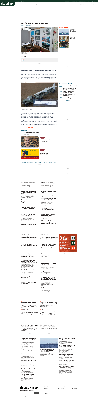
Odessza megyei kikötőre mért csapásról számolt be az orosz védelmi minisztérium (73, 31)
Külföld (24, 4)
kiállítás (40, 162)
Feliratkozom (36, 392)
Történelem (24, 130)
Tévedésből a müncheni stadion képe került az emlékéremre (69, 95)
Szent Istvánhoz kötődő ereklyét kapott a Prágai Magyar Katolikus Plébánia (73, 38)
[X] (94, 1)
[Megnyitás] (17, 4)
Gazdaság (28, 4)
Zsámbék (23, 162)
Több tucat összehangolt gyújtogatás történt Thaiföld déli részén (73, 45)
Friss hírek (19, 1)
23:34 (61, 94)
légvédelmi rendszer (30, 162)
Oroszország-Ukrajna (65, 33)
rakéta (36, 162)
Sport (37, 4)
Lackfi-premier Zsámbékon (47, 139)
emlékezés (45, 162)
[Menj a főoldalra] (7, 3)
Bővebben (68, 100)
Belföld (19, 4)
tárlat (50, 162)
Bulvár (45, 4)
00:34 (61, 88)
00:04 (61, 91)
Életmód (40, 4)
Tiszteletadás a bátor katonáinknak (30, 132)
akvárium (54, 162)
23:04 (61, 97)
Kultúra (42, 137)
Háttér (33, 4)
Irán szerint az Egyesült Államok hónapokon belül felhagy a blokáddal (69, 98)
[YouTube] (92, 1)
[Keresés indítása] (90, 4)
